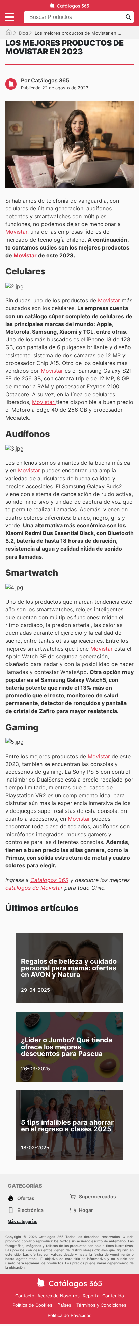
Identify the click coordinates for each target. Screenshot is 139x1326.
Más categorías (22, 1221)
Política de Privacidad (70, 1315)
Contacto (24, 1295)
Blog (23, 33)
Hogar (86, 1210)
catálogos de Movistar (34, 887)
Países (64, 1305)
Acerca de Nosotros (58, 1295)
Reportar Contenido (103, 1295)
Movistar (16, 231)
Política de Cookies (32, 1305)
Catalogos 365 (49, 879)
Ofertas (25, 1198)
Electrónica (30, 1210)
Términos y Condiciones (101, 1305)
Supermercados (97, 1196)
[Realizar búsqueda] (128, 17)
